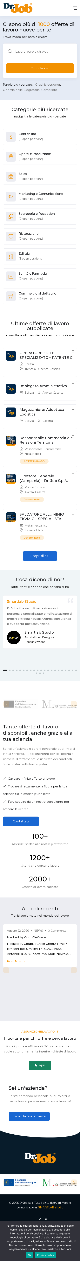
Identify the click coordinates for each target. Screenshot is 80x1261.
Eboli (39, 530)
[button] (40, 556)
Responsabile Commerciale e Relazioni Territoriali (46, 440)
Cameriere (49, 90)
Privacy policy (45, 1255)
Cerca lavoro (40, 68)
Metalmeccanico (36, 525)
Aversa (47, 392)
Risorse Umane (35, 487)
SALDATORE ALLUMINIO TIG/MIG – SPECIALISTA (42, 516)
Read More (14, 961)
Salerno (30, 530)
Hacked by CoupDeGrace (26, 937)
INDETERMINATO (34, 461)
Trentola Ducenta (36, 369)
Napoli (36, 454)
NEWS (38, 930)
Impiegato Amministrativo (43, 386)
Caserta (55, 369)
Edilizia (29, 364)
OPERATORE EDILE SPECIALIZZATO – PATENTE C (46, 355)
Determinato (31, 499)
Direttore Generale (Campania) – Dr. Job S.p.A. (44, 478)
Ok (29, 1255)
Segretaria (32, 90)
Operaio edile (13, 90)
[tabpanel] (40, 622)
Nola (28, 454)
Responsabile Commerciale (43, 449)
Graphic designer (47, 84)
